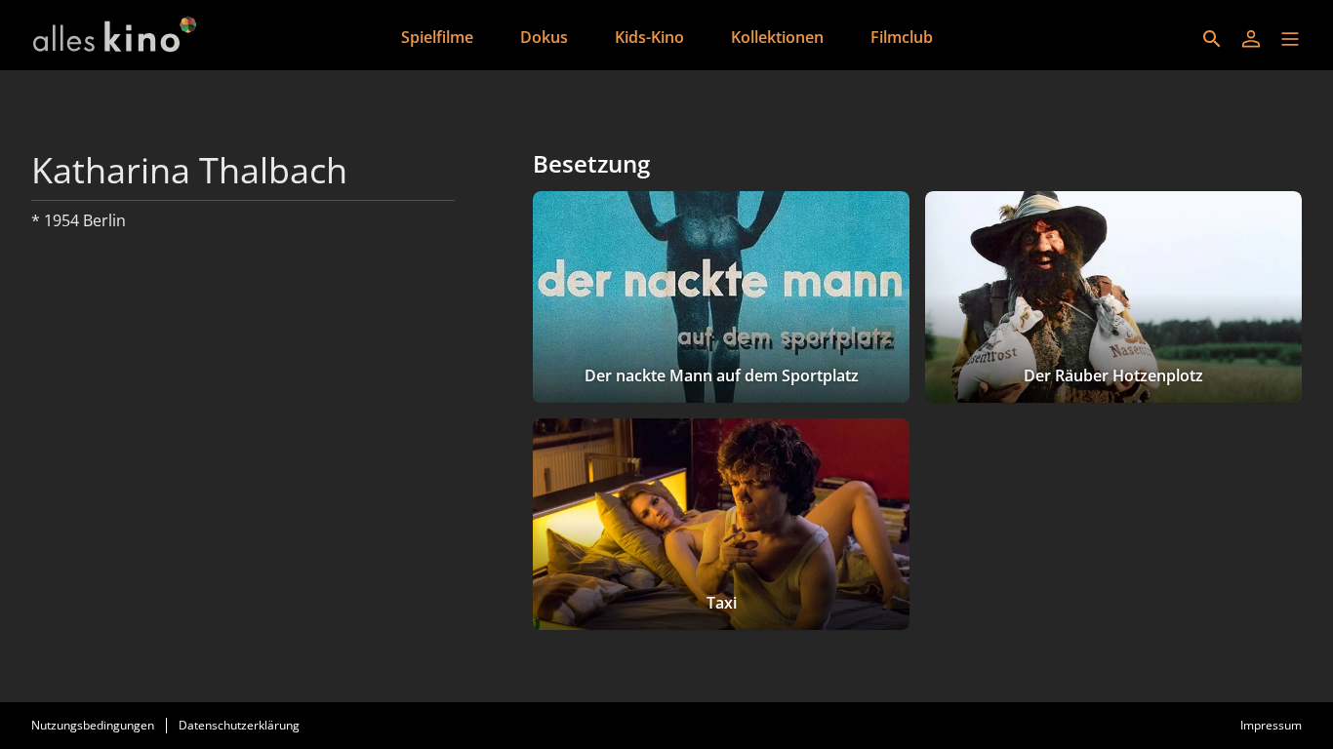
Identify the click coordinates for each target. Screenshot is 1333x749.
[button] (1290, 39)
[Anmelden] (1251, 39)
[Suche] (1212, 39)
